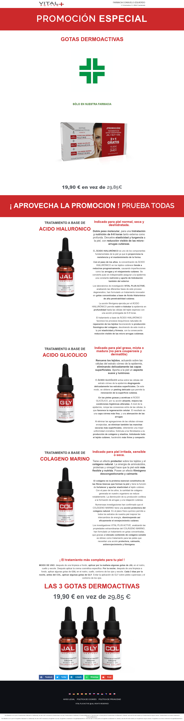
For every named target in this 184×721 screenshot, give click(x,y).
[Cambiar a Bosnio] (106, 693)
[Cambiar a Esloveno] (94, 693)
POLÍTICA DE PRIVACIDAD (110, 699)
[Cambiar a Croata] (98, 693)
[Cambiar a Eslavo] (90, 693)
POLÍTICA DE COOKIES (86, 699)
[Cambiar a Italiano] (78, 693)
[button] (46, 677)
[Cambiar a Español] (82, 693)
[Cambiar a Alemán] (74, 693)
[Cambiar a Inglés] (70, 693)
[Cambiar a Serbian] (102, 693)
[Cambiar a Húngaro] (86, 693)
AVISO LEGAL (69, 699)
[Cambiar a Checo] (114, 693)
